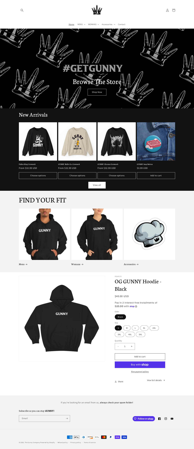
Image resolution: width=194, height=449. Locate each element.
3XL (119, 334)
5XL (140, 334)
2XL (154, 328)
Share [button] (120, 381)
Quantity (118, 341)
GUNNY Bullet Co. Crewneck (69, 164)
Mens (21, 264)
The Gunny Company (32, 442)
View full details (154, 380)
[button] (22, 10)
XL (144, 328)
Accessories (130, 264)
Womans (75, 264)
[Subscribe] (67, 418)
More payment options (140, 371)
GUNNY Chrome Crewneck (108, 164)
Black (120, 317)
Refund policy (63, 442)
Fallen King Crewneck (27, 164)
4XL (130, 334)
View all (97, 185)
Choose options (38, 175)
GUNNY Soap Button (145, 164)
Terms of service (90, 442)
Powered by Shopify (47, 442)
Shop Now (97, 92)
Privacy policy (75, 442)
